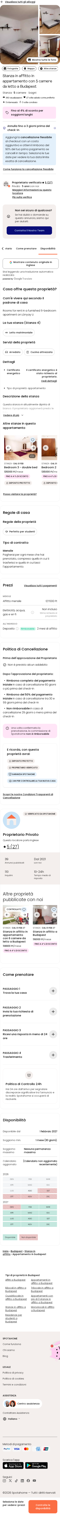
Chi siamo (9, 1350)
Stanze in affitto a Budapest (15, 1308)
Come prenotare (26, 248)
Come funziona (12, 1344)
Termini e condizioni (14, 1384)
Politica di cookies (13, 1378)
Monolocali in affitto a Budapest (42, 1308)
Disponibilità (47, 248)
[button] (42, 60)
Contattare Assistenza (16, 1413)
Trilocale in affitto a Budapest (42, 1289)
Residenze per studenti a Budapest (13, 1318)
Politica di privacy (13, 1372)
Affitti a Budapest (15, 1280)
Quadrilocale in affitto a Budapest (16, 1297)
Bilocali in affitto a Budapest (15, 1289)
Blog (5, 1356)
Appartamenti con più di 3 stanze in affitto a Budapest (42, 1299)
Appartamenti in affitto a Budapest (41, 1281)
